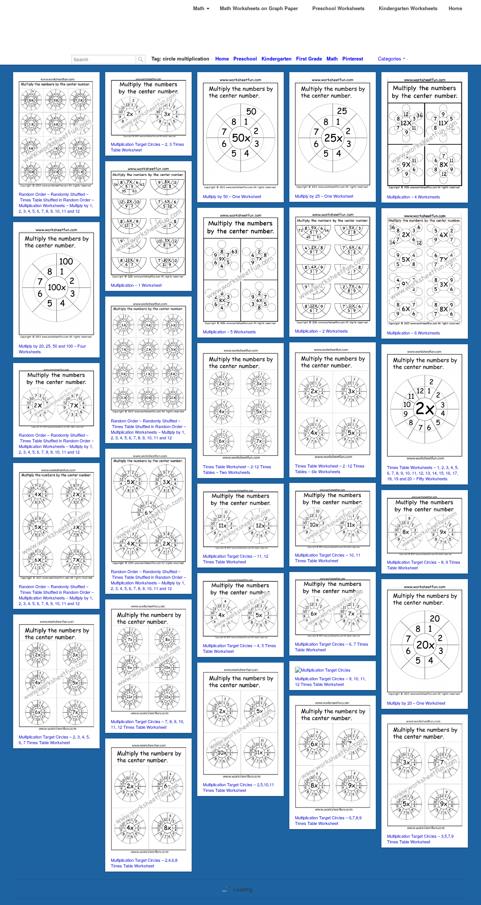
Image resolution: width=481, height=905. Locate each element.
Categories (389, 58)
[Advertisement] (240, 34)
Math (332, 58)
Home (222, 58)
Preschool (245, 58)
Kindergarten (277, 58)
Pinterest (352, 58)
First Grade (309, 58)
